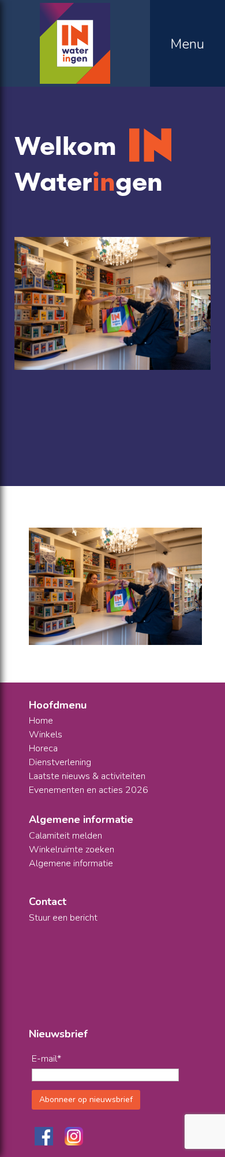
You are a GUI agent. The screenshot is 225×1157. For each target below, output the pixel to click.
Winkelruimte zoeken (71, 849)
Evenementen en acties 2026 (88, 790)
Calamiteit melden (65, 835)
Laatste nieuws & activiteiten (87, 776)
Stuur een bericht (63, 917)
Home (41, 720)
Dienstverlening (60, 762)
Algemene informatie (71, 863)
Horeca (43, 748)
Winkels (45, 734)
